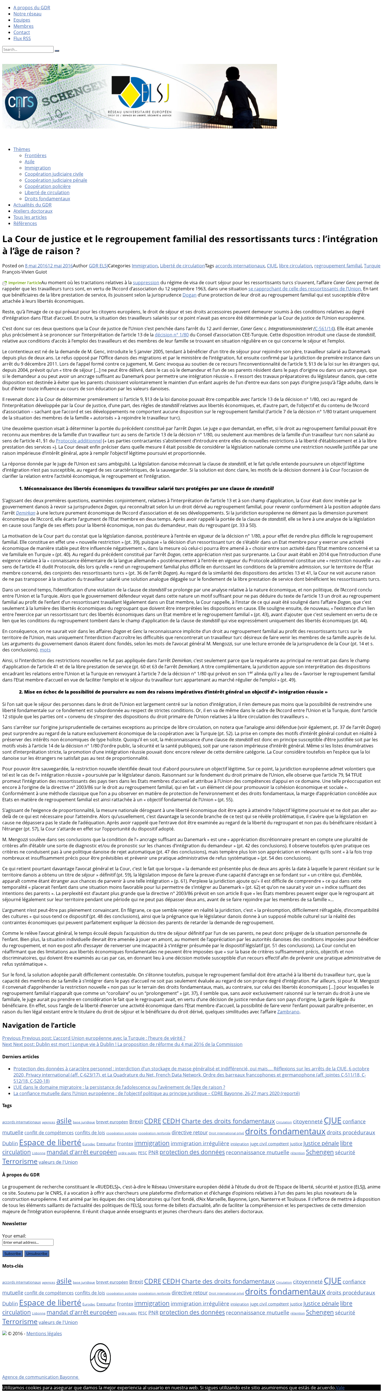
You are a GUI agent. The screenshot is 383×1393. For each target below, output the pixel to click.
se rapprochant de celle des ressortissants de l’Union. (305, 289)
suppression (146, 282)
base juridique (84, 1122)
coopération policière (121, 1133)
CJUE (272, 266)
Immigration (38, 168)
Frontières (36, 155)
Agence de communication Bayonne (40, 1377)
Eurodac (88, 1144)
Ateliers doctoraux (32, 211)
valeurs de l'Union (58, 1162)
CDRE (152, 1120)
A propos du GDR (31, 7)
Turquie (372, 266)
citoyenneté (308, 1121)
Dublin (10, 1143)
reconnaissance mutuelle (257, 1152)
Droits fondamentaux (47, 199)
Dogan (190, 295)
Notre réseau (27, 14)
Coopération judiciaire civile (54, 174)
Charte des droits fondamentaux (228, 1121)
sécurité (345, 1152)
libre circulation (295, 266)
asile (64, 1121)
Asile (29, 162)
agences (48, 1122)
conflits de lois (90, 1133)
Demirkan (25, 513)
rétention (297, 1153)
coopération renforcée (154, 1133)
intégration (239, 1143)
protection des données (192, 1152)
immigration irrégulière (200, 1143)
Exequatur (106, 1143)
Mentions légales (44, 1333)
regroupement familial (338, 266)
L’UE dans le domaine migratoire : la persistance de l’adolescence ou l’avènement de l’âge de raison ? (119, 1087)
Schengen (320, 1152)
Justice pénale (321, 1143)
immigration (152, 1143)
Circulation (284, 1122)
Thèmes (21, 149)
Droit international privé (226, 1133)
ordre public (127, 1153)
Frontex (125, 1143)
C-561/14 (324, 328)
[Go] (57, 51)
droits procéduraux (351, 1132)
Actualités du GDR (32, 205)
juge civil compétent (269, 1143)
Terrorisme (20, 1161)
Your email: (14, 1236)
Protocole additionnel (79, 441)
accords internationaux (240, 266)
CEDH (171, 1120)
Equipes (21, 20)
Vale (340, 1388)
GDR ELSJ (98, 266)
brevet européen (112, 1122)
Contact (21, 32)
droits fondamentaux (285, 1131)
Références (25, 223)
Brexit (136, 1121)
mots (45, 650)
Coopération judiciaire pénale (56, 180)
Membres (23, 26)
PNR (153, 1152)
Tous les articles (30, 217)
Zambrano (288, 1012)
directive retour (190, 1132)
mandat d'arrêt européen (82, 1152)
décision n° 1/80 (172, 335)
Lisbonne (38, 1153)
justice (296, 1143)
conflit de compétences (49, 1133)
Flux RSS (22, 38)
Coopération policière (48, 186)
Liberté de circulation (47, 192)
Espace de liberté (50, 1142)
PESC (142, 1152)
